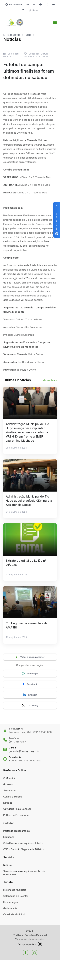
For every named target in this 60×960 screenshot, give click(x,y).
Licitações (8, 837)
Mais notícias (50, 380)
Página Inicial (13, 35)
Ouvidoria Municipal (14, 914)
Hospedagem (10, 902)
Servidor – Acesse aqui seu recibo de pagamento (24, 872)
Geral (28, 35)
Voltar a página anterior (32, 657)
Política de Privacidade (16, 815)
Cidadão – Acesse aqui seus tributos (23, 843)
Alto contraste (15, 4)
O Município (9, 778)
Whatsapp (32, 673)
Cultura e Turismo (12, 796)
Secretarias (9, 790)
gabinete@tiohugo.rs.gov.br (24, 751)
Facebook (32, 684)
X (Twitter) (32, 705)
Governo (8, 784)
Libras (35, 10)
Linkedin (32, 694)
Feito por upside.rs (27, 944)
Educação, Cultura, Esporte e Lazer (36, 55)
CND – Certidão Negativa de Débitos (23, 849)
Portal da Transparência (16, 830)
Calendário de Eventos (15, 896)
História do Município (14, 889)
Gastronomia (10, 908)
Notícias (7, 802)
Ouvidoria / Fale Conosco (17, 808)
